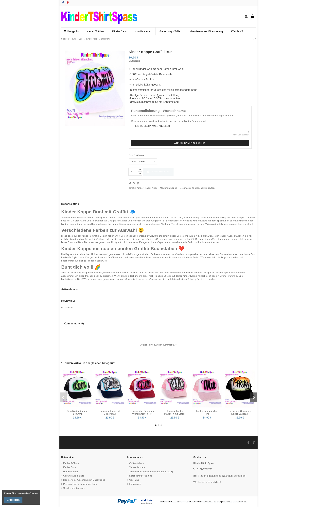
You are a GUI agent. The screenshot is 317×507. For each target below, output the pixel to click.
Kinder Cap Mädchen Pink (207, 412)
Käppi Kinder (151, 188)
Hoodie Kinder (70, 471)
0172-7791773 (204, 469)
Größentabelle (136, 463)
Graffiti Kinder (136, 188)
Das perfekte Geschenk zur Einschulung (84, 479)
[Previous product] (253, 39)
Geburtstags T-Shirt (73, 475)
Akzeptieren (13, 499)
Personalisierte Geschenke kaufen (197, 188)
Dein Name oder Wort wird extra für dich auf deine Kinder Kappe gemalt (168, 121)
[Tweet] (134, 183)
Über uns (134, 479)
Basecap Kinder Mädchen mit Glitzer (174, 412)
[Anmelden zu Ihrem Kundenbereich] (246, 16)
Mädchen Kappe (168, 188)
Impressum (135, 484)
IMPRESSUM (210, 502)
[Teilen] (130, 183)
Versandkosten (137, 467)
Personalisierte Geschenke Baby (80, 484)
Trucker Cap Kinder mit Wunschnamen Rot (142, 412)
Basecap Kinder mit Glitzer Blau (110, 412)
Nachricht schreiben (234, 475)
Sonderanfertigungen (74, 488)
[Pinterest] (138, 183)
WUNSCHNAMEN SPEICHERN (190, 143)
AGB (219, 502)
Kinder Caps (69, 467)
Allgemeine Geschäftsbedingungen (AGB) (151, 471)
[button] (156, 425)
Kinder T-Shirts (71, 463)
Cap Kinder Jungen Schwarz (77, 412)
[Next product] (255, 39)
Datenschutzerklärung (140, 475)
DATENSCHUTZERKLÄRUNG (234, 502)
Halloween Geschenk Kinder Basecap (240, 412)
